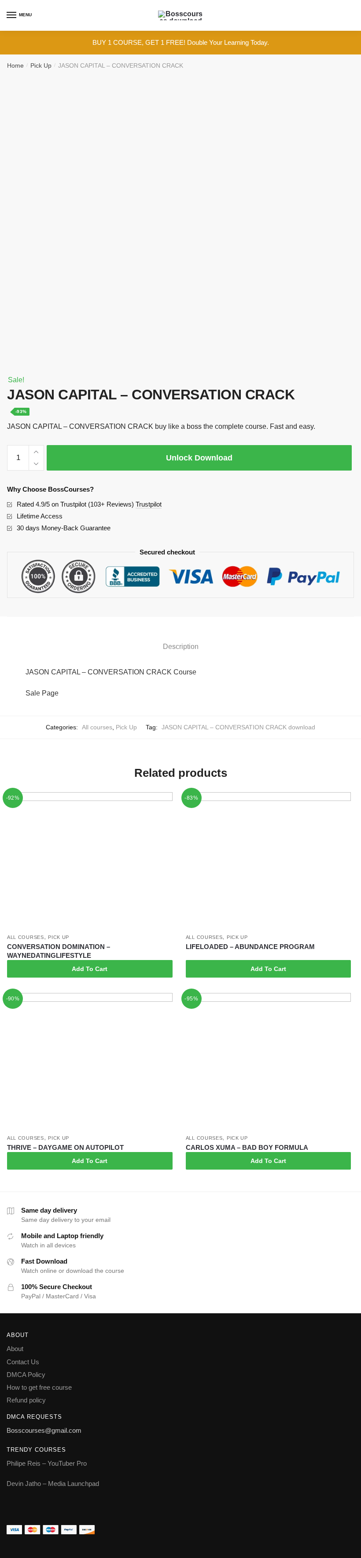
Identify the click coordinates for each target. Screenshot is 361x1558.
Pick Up (41, 65)
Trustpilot (149, 504)
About (15, 1348)
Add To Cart (89, 968)
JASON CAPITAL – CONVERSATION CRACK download (238, 727)
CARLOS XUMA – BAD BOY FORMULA (247, 1147)
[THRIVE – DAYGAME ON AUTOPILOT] (90, 1061)
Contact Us (23, 1362)
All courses (97, 727)
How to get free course (39, 1387)
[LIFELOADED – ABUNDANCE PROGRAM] (268, 861)
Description (181, 646)
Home (15, 65)
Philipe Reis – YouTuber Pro (47, 1463)
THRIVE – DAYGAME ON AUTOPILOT (65, 1147)
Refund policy (26, 1400)
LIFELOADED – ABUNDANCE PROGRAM (250, 946)
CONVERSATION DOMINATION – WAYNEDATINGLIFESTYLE (58, 951)
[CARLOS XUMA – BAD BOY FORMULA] (268, 1061)
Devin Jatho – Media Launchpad (53, 1483)
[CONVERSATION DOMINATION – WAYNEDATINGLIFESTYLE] (90, 861)
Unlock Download (199, 457)
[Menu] (12, 15)
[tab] (181, 639)
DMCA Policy (26, 1374)
